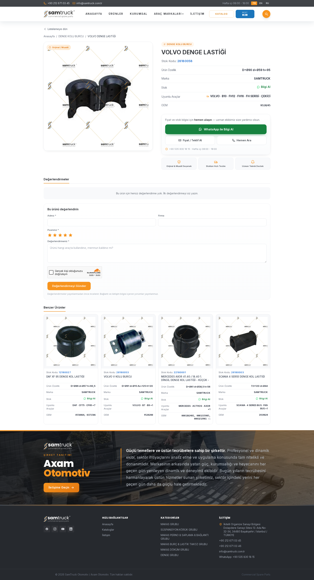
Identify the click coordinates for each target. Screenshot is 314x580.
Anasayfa (94, 13)
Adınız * (51, 215)
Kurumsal (139, 13)
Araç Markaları (169, 13)
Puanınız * (53, 230)
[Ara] (266, 14)
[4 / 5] (65, 235)
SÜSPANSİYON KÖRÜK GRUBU (179, 529)
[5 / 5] (70, 235)
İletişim (197, 13)
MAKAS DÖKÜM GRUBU (175, 549)
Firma (161, 215)
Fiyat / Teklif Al (192, 140)
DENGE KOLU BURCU (71, 36)
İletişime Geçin (59, 487)
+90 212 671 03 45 (59, 3)
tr (254, 3)
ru (267, 3)
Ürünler (116, 13)
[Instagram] (55, 529)
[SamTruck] (59, 14)
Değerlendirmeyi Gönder (69, 286)
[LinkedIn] (71, 529)
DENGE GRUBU (169, 555)
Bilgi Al (265, 87)
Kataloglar (108, 529)
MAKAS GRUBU (170, 524)
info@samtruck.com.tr (89, 3)
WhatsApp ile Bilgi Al (218, 129)
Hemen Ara (244, 140)
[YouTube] (63, 529)
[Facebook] (47, 529)
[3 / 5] (60, 235)
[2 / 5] (55, 235)
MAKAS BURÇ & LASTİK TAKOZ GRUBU (184, 544)
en (260, 3)
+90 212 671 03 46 (230, 545)
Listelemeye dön (57, 29)
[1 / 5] (49, 235)
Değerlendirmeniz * (58, 241)
